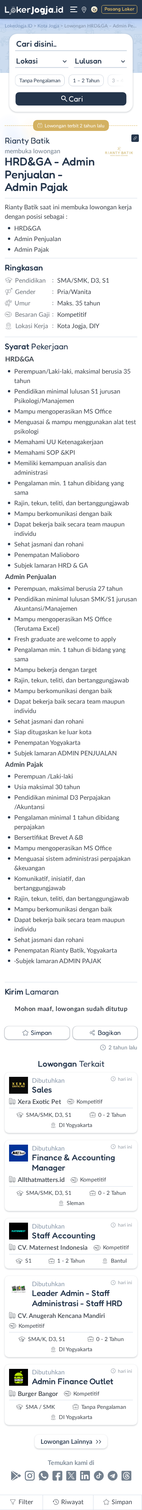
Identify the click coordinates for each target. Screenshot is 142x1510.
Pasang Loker (120, 9)
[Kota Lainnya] (84, 9)
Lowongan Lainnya (66, 1442)
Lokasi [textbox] (26, 60)
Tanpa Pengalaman (39, 80)
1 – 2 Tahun (86, 80)
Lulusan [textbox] (88, 60)
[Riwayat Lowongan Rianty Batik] (119, 165)
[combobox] (41, 62)
